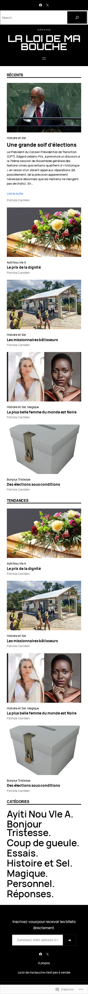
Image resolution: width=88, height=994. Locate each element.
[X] (47, 5)
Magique (33, 407)
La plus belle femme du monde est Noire (41, 412)
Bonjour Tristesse (18, 479)
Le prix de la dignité (24, 267)
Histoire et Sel (16, 138)
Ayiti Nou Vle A (16, 262)
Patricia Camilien (18, 200)
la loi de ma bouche (44, 42)
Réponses (29, 893)
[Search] (77, 17)
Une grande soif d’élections (41, 145)
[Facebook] (40, 5)
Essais (21, 852)
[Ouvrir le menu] (44, 58)
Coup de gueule (42, 842)
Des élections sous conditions (33, 484)
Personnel (29, 883)
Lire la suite (15, 193)
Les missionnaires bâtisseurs (32, 340)
